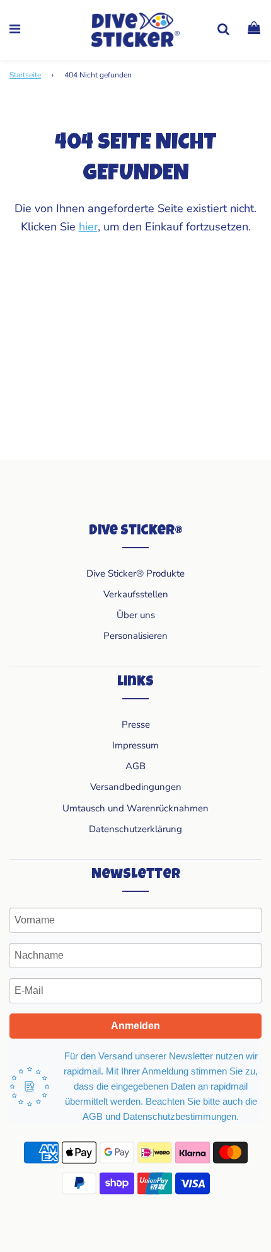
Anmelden (135, 1025)
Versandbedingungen (136, 787)
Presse (136, 724)
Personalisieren (135, 635)
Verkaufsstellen (135, 594)
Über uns (136, 615)
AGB (135, 766)
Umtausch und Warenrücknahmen (135, 808)
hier (88, 226)
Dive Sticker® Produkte (135, 573)
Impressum (135, 745)
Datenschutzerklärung (135, 829)
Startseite (25, 75)
